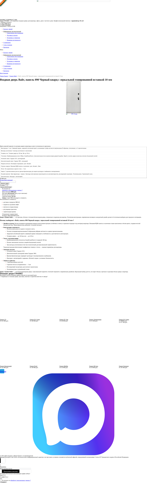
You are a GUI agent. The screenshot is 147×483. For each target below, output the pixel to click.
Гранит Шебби (63, 366)
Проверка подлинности (14, 40)
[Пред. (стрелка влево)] (3, 241)
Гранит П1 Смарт (124, 319)
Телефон (2, 185)
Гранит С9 (3, 319)
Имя (1, 475)
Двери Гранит (4, 76)
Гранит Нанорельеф (5, 366)
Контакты (6, 47)
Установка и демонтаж (13, 38)
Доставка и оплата (12, 35)
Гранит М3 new (93, 366)
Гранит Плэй (33, 366)
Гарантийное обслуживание (15, 33)
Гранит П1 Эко (63, 319)
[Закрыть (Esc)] (145, 2)
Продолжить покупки (11, 471)
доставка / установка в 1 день (8, 19)
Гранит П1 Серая (35, 319)
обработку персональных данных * (12, 190)
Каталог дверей (7, 29)
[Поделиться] (141, 2)
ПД (1, 478)
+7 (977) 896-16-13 (5, 23)
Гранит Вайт (13, 76)
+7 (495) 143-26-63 (5, 25)
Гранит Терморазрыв (95, 319)
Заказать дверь (5, 183)
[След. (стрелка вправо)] (144, 241)
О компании (7, 42)
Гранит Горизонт (124, 366)
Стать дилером (7, 45)
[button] (73, 50)
